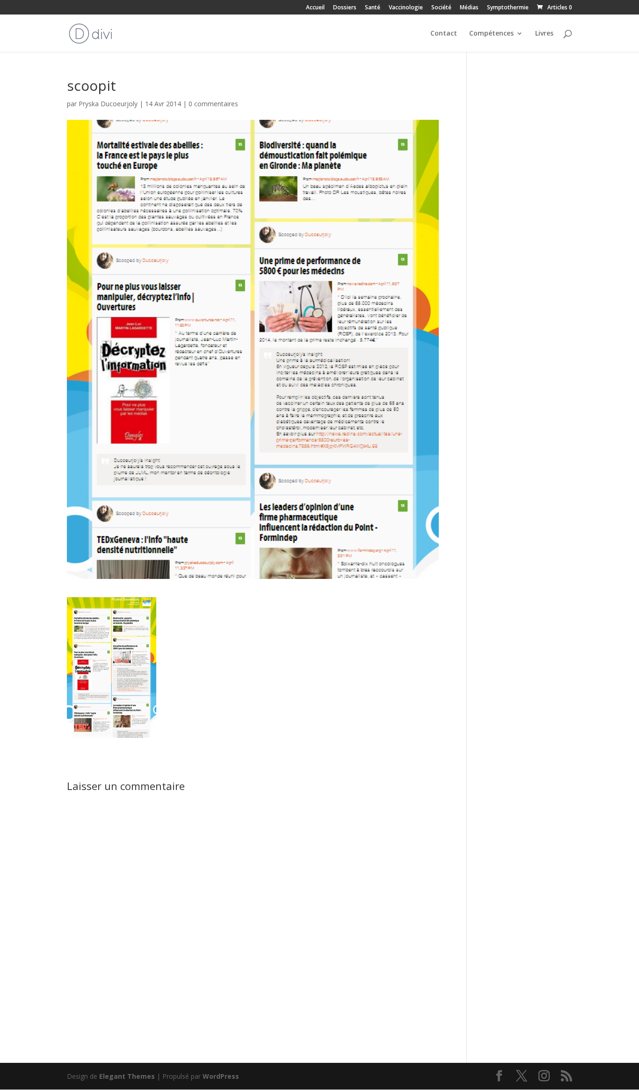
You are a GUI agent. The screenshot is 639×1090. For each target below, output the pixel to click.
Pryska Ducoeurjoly (108, 103)
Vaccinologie (406, 8)
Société (441, 8)
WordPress (221, 1076)
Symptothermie (508, 8)
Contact (443, 33)
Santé (372, 8)
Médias (469, 8)
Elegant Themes (127, 1076)
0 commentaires (213, 103)
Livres (544, 33)
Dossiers (344, 8)
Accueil (315, 8)
